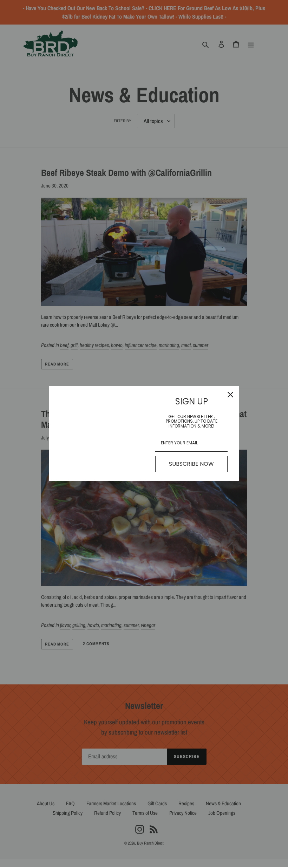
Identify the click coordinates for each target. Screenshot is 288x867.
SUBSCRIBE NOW (191, 464)
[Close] (230, 394)
